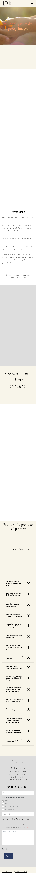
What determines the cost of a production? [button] (14, 636)
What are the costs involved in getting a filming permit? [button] (14, 700)
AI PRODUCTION (10, 809)
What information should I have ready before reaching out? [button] (14, 647)
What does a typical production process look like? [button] (14, 667)
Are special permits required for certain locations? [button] (14, 710)
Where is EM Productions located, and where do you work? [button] (13, 583)
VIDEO (7, 801)
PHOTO (7, 803)
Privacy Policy (7, 872)
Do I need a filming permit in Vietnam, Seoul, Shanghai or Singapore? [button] (14, 678)
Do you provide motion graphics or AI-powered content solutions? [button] (13, 604)
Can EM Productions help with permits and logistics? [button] (13, 731)
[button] (32, 3)
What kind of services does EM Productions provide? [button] (13, 594)
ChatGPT (28, 827)
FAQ (24, 278)
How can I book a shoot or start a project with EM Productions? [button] (13, 626)
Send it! (8, 856)
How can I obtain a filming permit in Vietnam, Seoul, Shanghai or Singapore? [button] (13, 689)
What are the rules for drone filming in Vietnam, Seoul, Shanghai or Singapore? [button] (14, 720)
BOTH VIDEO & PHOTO (12, 806)
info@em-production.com (18, 780)
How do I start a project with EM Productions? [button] (14, 741)
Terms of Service (21, 872)
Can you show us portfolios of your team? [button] (14, 658)
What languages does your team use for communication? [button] (14, 615)
